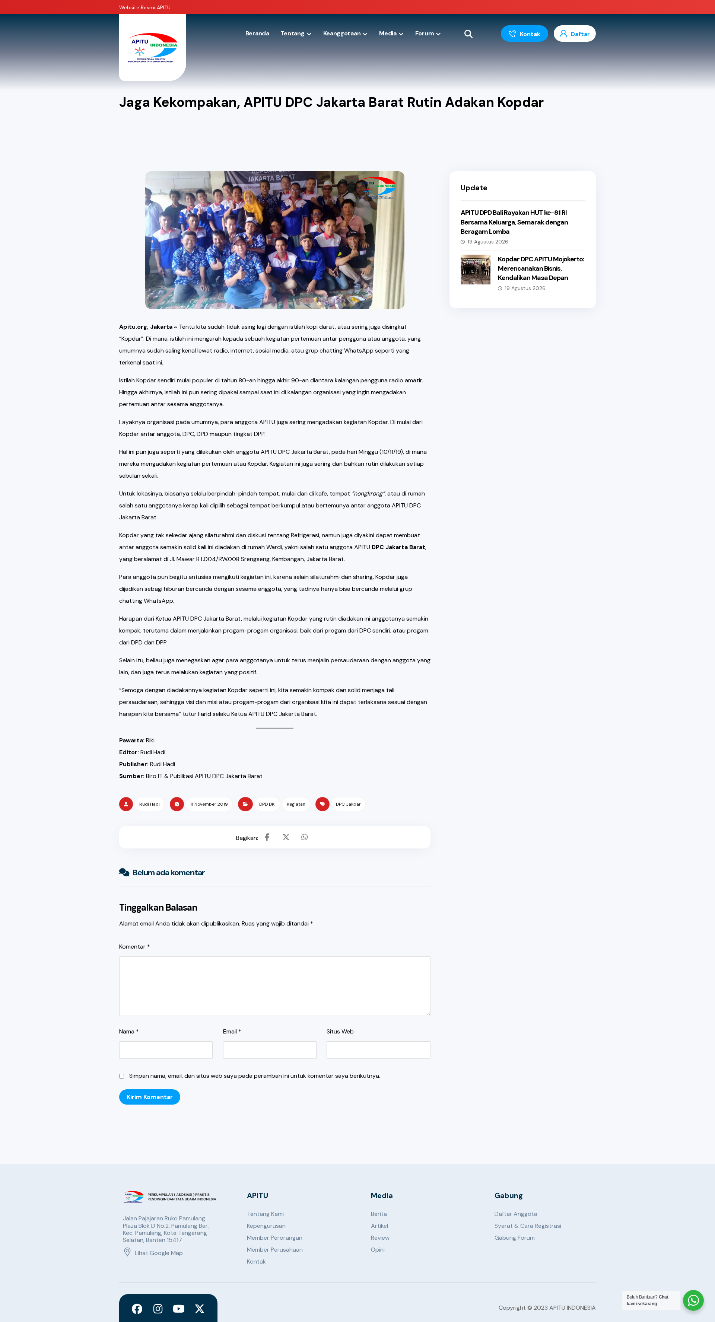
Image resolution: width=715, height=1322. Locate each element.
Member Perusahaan (275, 1249)
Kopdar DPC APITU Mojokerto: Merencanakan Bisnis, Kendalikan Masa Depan (541, 268)
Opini (378, 1249)
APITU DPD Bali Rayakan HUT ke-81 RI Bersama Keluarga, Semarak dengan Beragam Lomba (514, 222)
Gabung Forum (515, 1238)
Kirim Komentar (150, 1097)
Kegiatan (296, 804)
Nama (129, 1031)
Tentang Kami (265, 1214)
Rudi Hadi (149, 804)
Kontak (256, 1261)
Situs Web (340, 1031)
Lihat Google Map (159, 1253)
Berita (379, 1214)
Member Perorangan (274, 1238)
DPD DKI (267, 804)
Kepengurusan (266, 1226)
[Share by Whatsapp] (304, 837)
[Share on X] (286, 837)
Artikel (379, 1226)
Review (380, 1238)
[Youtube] (178, 1309)
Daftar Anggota (516, 1214)
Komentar (134, 946)
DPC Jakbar (348, 804)
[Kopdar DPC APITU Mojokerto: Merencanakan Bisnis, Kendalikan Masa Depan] (475, 269)
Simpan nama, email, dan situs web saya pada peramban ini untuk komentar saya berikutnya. (254, 1076)
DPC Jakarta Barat (398, 547)
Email (232, 1031)
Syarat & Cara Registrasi (528, 1226)
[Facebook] (137, 1309)
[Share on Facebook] (267, 837)
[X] (199, 1309)
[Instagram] (157, 1309)
